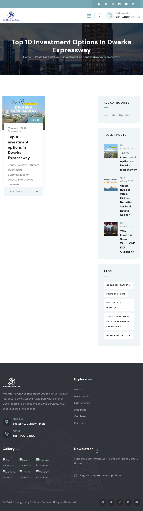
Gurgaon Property (118, 285)
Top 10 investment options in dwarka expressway (118, 321)
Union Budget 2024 (118, 335)
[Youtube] (126, 4)
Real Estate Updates (117, 115)
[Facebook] (99, 4)
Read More (16, 191)
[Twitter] (106, 4)
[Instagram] (112, 4)
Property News (115, 294)
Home (27, 57)
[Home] (11, 15)
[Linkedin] (119, 4)
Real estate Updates (113, 305)
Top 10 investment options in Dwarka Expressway (19, 147)
